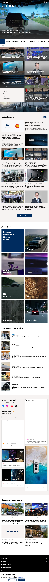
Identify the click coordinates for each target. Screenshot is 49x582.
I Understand (21, 579)
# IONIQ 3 (4, 91)
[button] (47, 20)
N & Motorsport (31, 41)
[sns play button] (12, 455)
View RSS (6, 417)
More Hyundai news (24, 215)
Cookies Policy (21, 577)
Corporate (43, 41)
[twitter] (16, 406)
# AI (2, 93)
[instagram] (7, 406)
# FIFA (3, 96)
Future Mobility (16, 41)
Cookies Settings (12, 579)
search (47, 45)
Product (8, 41)
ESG (37, 41)
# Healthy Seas (5, 98)
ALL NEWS (2, 41)
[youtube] (11, 406)
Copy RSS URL (16, 417)
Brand (23, 41)
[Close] (47, 574)
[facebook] (2, 406)
